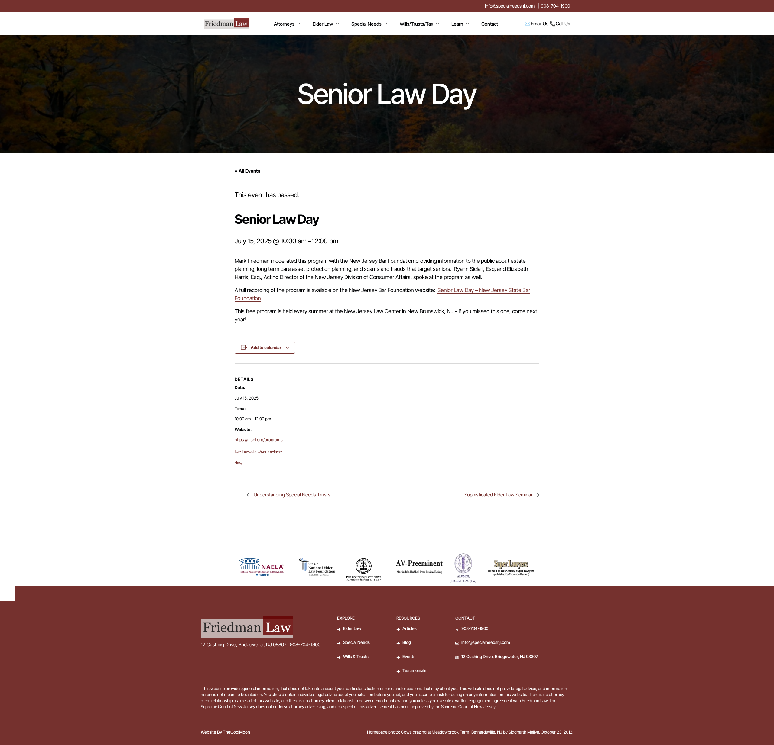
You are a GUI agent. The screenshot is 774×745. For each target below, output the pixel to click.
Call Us (563, 24)
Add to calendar (266, 347)
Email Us (539, 24)
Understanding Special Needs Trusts (291, 495)
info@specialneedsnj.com (510, 6)
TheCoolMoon (236, 731)
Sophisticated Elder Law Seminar (499, 495)
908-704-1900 (555, 6)
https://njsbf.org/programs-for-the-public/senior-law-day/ (260, 451)
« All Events (247, 171)
